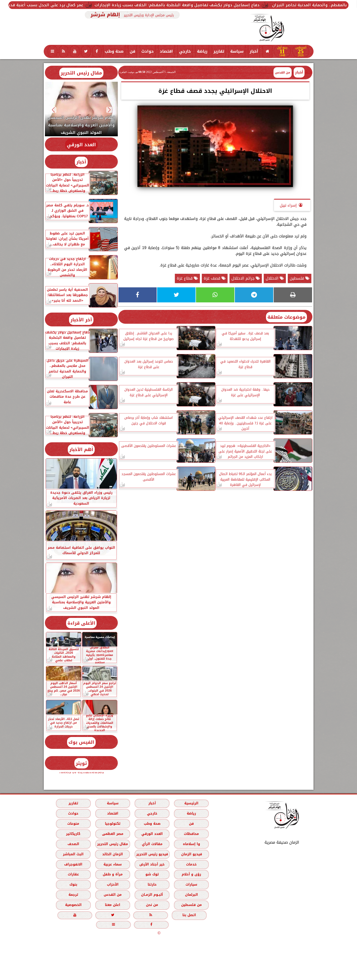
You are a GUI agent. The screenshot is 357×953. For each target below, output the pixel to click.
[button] (109, 110)
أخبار (254, 51)
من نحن (152, 905)
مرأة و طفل (112, 874)
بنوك (73, 884)
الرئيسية (191, 803)
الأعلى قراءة (81, 623)
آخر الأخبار (81, 319)
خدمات (191, 864)
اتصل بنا (189, 915)
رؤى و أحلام (191, 874)
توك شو (152, 874)
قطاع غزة (185, 278)
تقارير (218, 51)
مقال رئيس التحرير (81, 72)
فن (132, 51)
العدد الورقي (81, 144)
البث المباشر (73, 854)
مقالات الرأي (152, 844)
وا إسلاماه (191, 844)
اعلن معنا (112, 905)
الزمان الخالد (112, 854)
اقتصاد (166, 51)
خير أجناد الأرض (152, 864)
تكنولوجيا (112, 823)
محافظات (191, 834)
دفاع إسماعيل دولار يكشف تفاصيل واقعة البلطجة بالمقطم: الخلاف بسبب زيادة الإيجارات (242, 5)
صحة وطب (114, 51)
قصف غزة (212, 278)
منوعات (73, 823)
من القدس (112, 894)
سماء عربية (112, 864)
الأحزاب (112, 884)
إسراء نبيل (288, 205)
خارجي (185, 51)
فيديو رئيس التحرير (152, 854)
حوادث (147, 51)
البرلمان (191, 894)
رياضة (202, 51)
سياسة (237, 51)
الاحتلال (273, 278)
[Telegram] (254, 294)
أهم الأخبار (81, 449)
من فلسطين (191, 905)
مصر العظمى (112, 834)
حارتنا (151, 884)
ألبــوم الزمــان (152, 894)
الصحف (73, 844)
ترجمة (73, 894)
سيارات (191, 884)
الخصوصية (73, 905)
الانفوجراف (73, 864)
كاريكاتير (73, 834)
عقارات (73, 874)
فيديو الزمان (191, 854)
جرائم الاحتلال (243, 278)
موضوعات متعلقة (286, 317)
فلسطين (297, 278)
